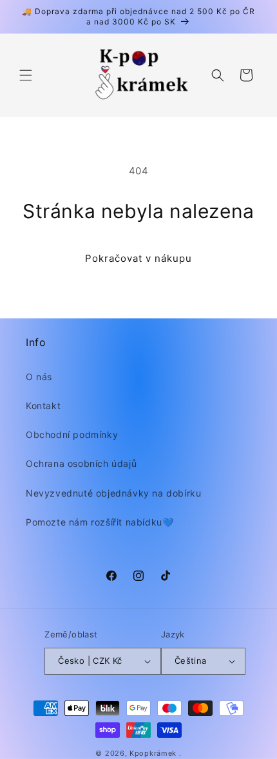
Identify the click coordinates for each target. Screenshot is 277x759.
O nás (39, 376)
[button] (26, 75)
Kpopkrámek (153, 753)
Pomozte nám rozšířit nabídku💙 (99, 522)
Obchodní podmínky (72, 434)
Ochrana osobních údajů (81, 463)
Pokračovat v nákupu (138, 258)
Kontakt (43, 405)
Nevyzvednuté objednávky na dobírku (113, 493)
